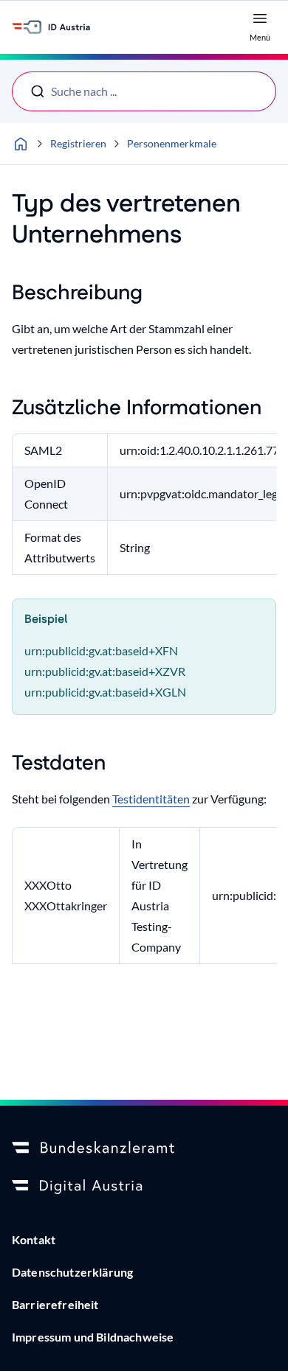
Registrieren (78, 143)
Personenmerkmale (171, 143)
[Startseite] (21, 144)
